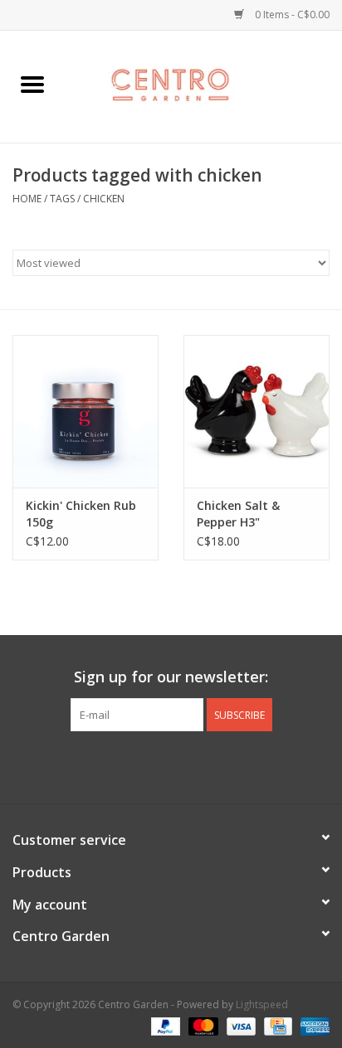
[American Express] (312, 1025)
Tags (62, 199)
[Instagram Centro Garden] (216, 765)
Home (27, 199)
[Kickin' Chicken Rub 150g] (85, 411)
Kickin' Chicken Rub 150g (81, 513)
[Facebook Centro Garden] (126, 765)
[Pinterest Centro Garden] (186, 765)
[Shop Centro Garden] (203, 85)
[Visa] (239, 1025)
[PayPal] (164, 1025)
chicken (104, 199)
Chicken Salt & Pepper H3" (238, 513)
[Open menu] (32, 83)
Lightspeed (262, 1004)
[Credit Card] (276, 1025)
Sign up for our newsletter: (171, 677)
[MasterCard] (201, 1025)
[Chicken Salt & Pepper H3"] (256, 411)
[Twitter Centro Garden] (156, 765)
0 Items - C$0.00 (291, 14)
